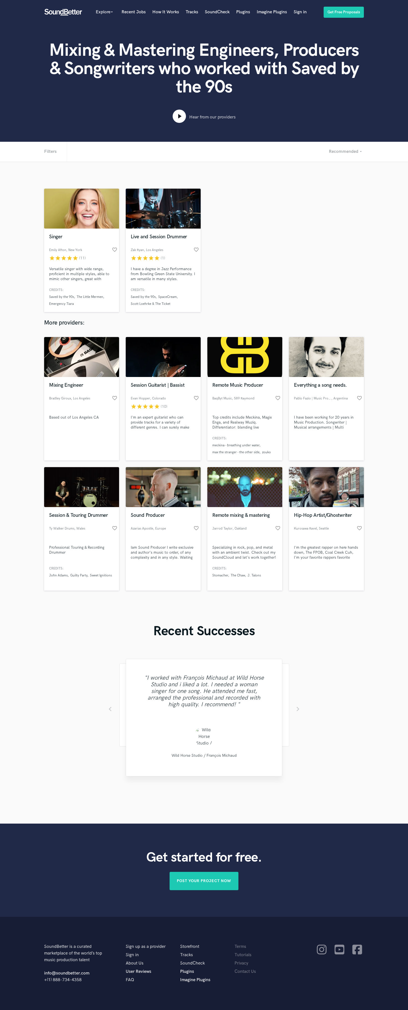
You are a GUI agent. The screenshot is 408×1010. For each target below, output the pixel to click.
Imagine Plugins (272, 12)
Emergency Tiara (61, 304)
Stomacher (220, 575)
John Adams (58, 575)
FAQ (130, 980)
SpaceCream (167, 297)
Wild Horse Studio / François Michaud (204, 755)
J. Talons (254, 575)
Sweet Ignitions (101, 575)
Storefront (189, 946)
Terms (240, 946)
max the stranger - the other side (236, 452)
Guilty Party (78, 575)
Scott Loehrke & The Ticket (150, 304)
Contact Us (245, 971)
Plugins (243, 12)
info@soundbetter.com (66, 973)
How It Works (165, 12)
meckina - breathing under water (236, 445)
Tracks (192, 12)
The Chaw (238, 575)
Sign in (300, 12)
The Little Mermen (90, 297)
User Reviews (138, 971)
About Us (134, 963)
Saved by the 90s (61, 297)
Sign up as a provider (146, 946)
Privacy (241, 963)
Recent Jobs (134, 12)
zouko (266, 452)
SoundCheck (217, 12)
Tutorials (243, 955)
